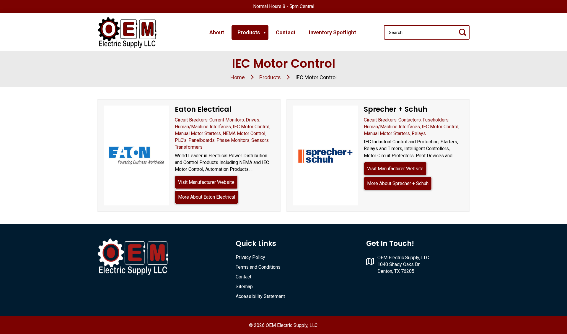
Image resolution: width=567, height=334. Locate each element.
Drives (252, 120)
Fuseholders (436, 120)
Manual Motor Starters (198, 133)
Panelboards (201, 140)
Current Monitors (226, 120)
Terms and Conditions (258, 267)
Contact (286, 32)
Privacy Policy (250, 257)
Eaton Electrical (203, 109)
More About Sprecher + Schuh (397, 183)
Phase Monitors (233, 140)
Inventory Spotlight (332, 32)
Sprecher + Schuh (395, 109)
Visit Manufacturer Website (206, 182)
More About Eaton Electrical (206, 197)
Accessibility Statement (260, 296)
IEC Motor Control (251, 126)
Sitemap (244, 286)
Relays (419, 133)
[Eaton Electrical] (136, 155)
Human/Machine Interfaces (203, 126)
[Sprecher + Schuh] (325, 155)
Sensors (260, 140)
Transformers (189, 147)
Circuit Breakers (191, 120)
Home (237, 77)
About (216, 32)
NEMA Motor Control (244, 133)
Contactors (409, 120)
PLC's (181, 140)
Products (248, 32)
